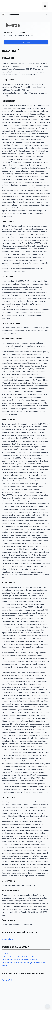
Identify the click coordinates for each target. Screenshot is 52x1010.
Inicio (48, 15)
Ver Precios (27, 42)
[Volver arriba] (47, 1006)
